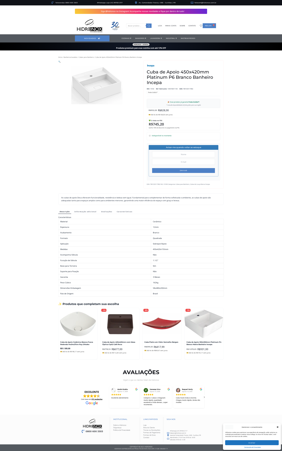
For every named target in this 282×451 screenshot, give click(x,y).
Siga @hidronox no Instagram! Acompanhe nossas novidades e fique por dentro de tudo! (142, 11)
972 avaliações (97, 399)
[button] (277, 427)
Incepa (207, 184)
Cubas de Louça (195, 184)
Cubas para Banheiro (86, 57)
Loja (160, 26)
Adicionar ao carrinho (112, 356)
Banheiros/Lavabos (70, 57)
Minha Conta (170, 26)
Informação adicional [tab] (85, 211)
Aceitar (252, 443)
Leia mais (65, 356)
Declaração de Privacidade (252, 447)
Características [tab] (124, 211)
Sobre (182, 26)
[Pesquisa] (149, 25)
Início (60, 57)
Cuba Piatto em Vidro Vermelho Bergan (161, 342)
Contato (192, 26)
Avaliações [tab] (106, 211)
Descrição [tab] (65, 211)
